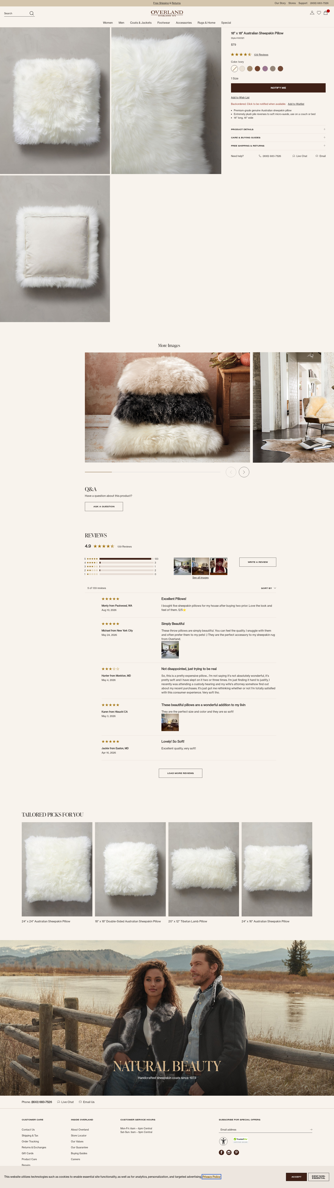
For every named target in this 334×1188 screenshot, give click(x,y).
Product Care (29, 1159)
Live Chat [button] (301, 156)
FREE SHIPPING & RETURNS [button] (247, 145)
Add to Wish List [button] (240, 97)
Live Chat (67, 1102)
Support (303, 3)
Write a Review (258, 562)
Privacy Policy (211, 1176)
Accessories (184, 22)
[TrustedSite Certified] (240, 1140)
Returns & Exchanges (34, 1147)
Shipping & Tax (30, 1135)
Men (121, 22)
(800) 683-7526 (319, 3)
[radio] (234, 68)
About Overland (80, 1129)
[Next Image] (244, 472)
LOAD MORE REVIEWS (180, 773)
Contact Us (28, 1129)
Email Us (88, 1102)
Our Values (77, 1141)
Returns (176, 3)
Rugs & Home (206, 22)
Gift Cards (27, 1153)
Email (323, 156)
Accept (296, 1177)
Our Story (280, 3)
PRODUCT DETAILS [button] (242, 129)
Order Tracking (30, 1141)
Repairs (26, 1165)
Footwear (163, 22)
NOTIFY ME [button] (278, 87)
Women (108, 22)
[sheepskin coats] (167, 1017)
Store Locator (78, 1135)
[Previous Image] (231, 472)
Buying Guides (79, 1153)
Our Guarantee (79, 1147)
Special (226, 22)
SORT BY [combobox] (267, 588)
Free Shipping (161, 3)
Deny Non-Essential (318, 1177)
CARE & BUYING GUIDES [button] (245, 137)
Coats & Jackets (141, 22)
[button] (312, 12)
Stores (292, 3)
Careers (75, 1159)
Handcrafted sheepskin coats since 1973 (167, 1078)
